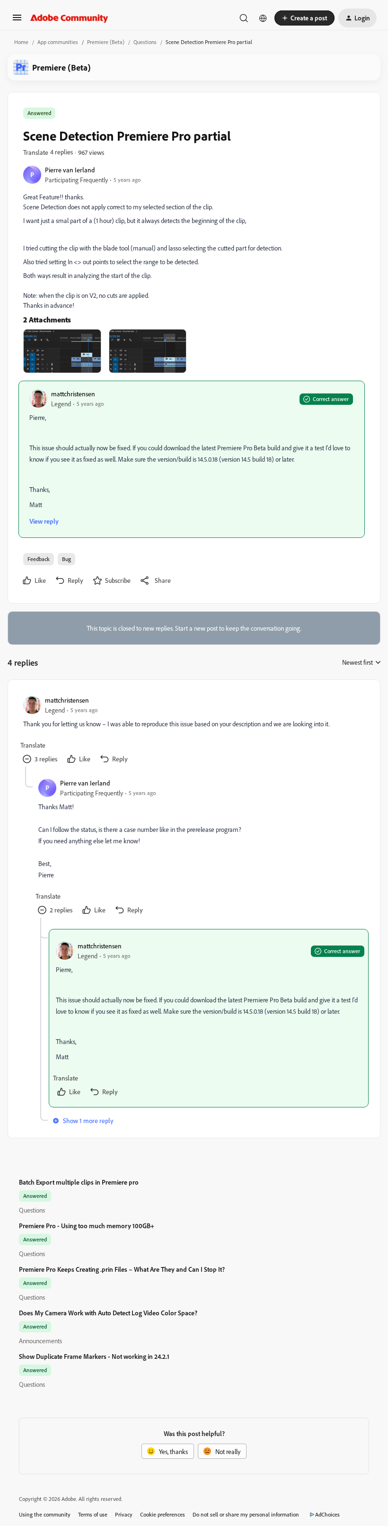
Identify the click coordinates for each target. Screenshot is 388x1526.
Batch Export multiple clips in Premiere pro (79, 1182)
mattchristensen (73, 394)
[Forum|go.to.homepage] (69, 18)
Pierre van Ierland (70, 170)
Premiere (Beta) (105, 41)
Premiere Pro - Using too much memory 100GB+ (86, 1226)
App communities (57, 41)
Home (21, 41)
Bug (66, 558)
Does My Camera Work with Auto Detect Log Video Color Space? (108, 1313)
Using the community (45, 1514)
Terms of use (92, 1514)
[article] (193, 731)
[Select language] (263, 18)
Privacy (123, 1514)
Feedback (38, 558)
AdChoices (327, 1514)
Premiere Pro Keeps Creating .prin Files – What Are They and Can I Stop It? (122, 1269)
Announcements (40, 1341)
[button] (17, 21)
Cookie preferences (162, 1514)
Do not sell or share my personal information (246, 1514)
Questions (145, 41)
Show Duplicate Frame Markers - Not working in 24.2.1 (94, 1356)
